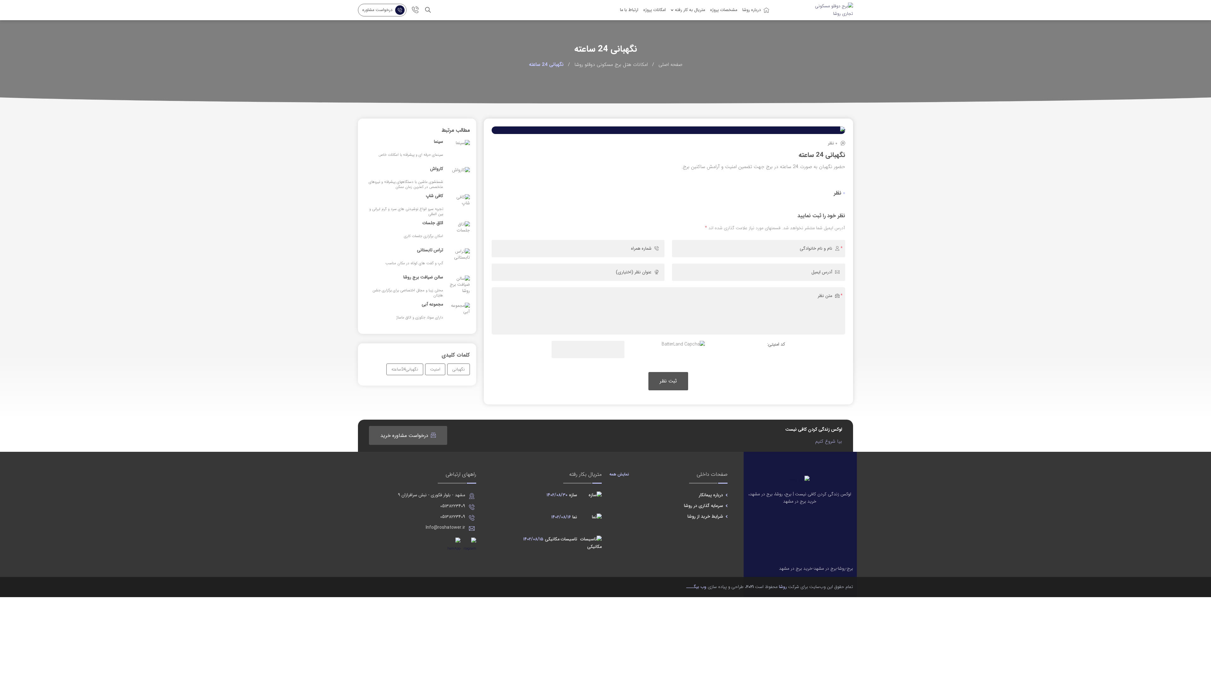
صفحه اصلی (670, 64)
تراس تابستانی (430, 250)
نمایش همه (619, 474)
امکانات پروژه (654, 10)
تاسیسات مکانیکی (550, 539)
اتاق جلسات (432, 223)
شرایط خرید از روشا (705, 516)
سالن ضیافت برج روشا (423, 277)
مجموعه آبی (432, 304)
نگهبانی (458, 369)
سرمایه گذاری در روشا (703, 505)
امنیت (435, 369)
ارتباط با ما (629, 10)
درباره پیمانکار (711, 495)
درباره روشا (751, 10)
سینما (438, 142)
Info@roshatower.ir (445, 527)
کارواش (436, 169)
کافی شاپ (434, 196)
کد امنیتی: (776, 344)
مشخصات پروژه (723, 10)
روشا (783, 586)
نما (564, 517)
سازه (562, 495)
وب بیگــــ (696, 586)
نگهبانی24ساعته (404, 369)
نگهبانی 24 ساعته (822, 155)
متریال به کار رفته (690, 10)
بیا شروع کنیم (828, 441)
